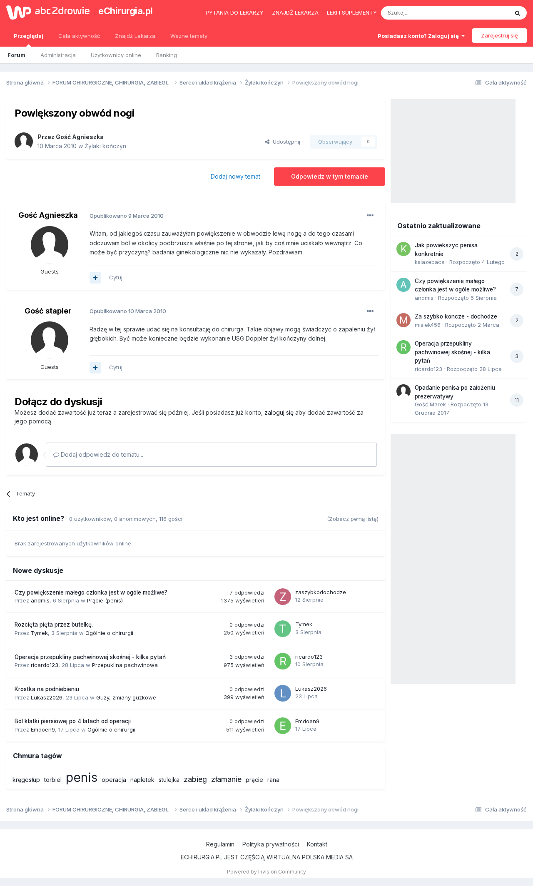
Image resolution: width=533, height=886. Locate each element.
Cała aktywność (79, 35)
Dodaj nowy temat (235, 176)
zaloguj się (279, 412)
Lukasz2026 (46, 697)
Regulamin (220, 844)
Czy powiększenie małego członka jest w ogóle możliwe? (91, 592)
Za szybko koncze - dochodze (456, 316)
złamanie (226, 779)
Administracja (58, 55)
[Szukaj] (517, 13)
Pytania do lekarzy (235, 12)
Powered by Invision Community (266, 872)
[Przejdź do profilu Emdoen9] (282, 725)
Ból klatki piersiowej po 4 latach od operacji (73, 721)
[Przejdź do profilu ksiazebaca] (403, 249)
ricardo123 (44, 665)
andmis (40, 600)
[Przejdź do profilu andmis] (403, 285)
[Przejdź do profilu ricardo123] (282, 661)
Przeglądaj (28, 35)
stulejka (169, 779)
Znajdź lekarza (295, 12)
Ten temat (484, 13)
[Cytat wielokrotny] (95, 278)
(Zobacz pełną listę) (353, 518)
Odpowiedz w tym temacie (329, 176)
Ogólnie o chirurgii (109, 633)
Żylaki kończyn (105, 145)
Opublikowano (127, 215)
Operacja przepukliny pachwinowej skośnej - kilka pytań (90, 657)
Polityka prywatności (270, 844)
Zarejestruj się (499, 35)
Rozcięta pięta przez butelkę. (54, 624)
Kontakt (317, 844)
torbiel (53, 779)
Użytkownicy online (116, 55)
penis (81, 777)
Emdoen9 (43, 729)
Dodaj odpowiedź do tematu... (101, 454)
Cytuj (115, 277)
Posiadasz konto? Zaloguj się (419, 35)
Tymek (39, 633)
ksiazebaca (430, 262)
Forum (16, 55)
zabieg (195, 779)
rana (273, 779)
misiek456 (428, 324)
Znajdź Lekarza (135, 35)
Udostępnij (284, 141)
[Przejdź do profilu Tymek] (282, 628)
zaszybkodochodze (320, 592)
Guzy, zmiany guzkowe (126, 697)
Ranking (166, 55)
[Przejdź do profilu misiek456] (403, 320)
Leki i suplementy (352, 12)
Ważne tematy (188, 35)
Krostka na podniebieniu (47, 689)
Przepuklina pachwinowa (125, 665)
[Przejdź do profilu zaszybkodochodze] (282, 596)
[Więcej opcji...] (370, 216)
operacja (114, 779)
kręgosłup (26, 779)
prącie (254, 779)
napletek (142, 779)
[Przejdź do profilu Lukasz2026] (282, 693)
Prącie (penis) (105, 600)
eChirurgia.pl (125, 10)
